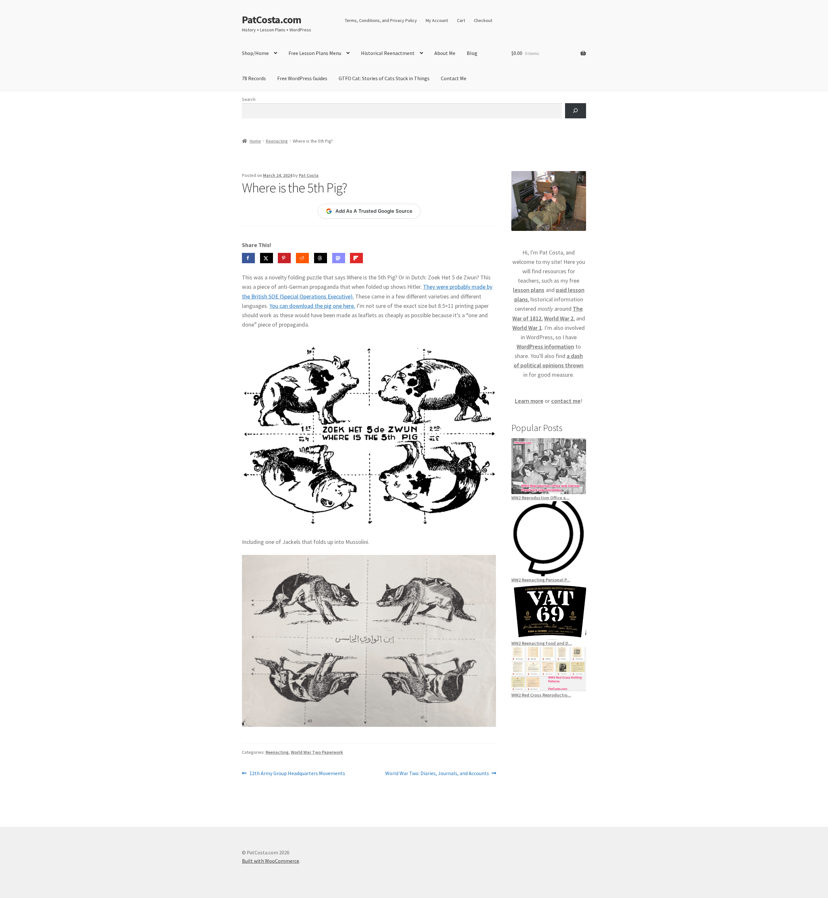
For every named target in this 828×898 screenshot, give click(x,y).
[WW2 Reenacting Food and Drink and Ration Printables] (548, 611)
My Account (437, 20)
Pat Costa (309, 175)
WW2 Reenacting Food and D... (541, 643)
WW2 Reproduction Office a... (540, 498)
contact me (566, 401)
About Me (444, 53)
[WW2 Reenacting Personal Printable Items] (548, 538)
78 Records (254, 78)
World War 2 (558, 318)
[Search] (575, 110)
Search (249, 99)
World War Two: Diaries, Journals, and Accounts (437, 774)
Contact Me (453, 78)
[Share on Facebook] (248, 258)
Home (255, 141)
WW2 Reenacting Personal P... (540, 580)
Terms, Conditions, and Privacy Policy (381, 20)
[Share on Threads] (320, 258)
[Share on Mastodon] (338, 258)
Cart (461, 20)
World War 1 (527, 327)
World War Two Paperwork (317, 752)
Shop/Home (255, 53)
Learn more (529, 401)
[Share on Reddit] (302, 258)
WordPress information (545, 346)
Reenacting (277, 141)
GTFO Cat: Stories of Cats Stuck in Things (384, 78)
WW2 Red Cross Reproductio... (541, 695)
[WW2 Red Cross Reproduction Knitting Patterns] (548, 669)
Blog (472, 53)
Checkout (483, 20)
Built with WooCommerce (270, 861)
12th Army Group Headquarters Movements (297, 774)
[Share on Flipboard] (356, 258)
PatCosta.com (271, 19)
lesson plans (528, 290)
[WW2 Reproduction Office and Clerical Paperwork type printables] (548, 466)
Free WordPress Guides (302, 78)
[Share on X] (266, 258)
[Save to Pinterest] (284, 258)
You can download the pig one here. (312, 305)
